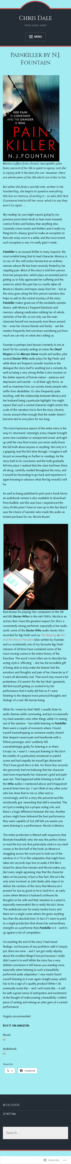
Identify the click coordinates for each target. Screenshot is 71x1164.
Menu (38, 36)
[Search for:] (35, 1133)
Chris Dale (35, 18)
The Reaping (48, 635)
